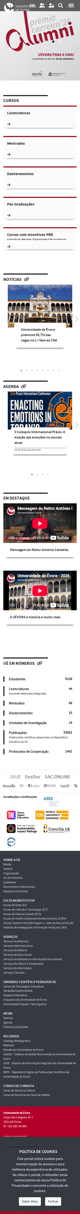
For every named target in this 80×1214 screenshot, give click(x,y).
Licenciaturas (18, 113)
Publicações (18, 733)
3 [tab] (33, 42)
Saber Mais (30, 1201)
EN (32, 5)
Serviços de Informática (17, 968)
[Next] (77, 40)
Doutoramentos (20, 174)
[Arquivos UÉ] (50, 786)
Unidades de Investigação (28, 723)
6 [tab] (53, 42)
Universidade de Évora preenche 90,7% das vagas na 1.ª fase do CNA (39, 335)
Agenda (11, 387)
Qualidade (9, 882)
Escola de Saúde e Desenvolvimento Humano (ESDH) (34, 919)
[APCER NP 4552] (11, 842)
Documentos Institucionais (19, 887)
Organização (11, 873)
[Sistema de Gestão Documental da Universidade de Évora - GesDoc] (32, 777)
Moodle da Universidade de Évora (23, 1050)
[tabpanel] (40, 319)
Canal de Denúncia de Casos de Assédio (26, 1095)
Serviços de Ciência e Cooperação (23, 964)
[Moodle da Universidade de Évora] (8, 786)
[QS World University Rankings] (52, 815)
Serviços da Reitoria (15, 950)
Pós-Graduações (20, 204)
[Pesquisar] (61, 6)
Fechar (53, 1201)
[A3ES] (52, 801)
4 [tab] (40, 42)
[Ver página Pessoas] (42, 6)
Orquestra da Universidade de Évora (25, 1000)
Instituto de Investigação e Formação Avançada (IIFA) (35, 928)
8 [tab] (58, 370)
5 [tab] (46, 42)
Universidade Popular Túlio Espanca (25, 1004)
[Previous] (3, 40)
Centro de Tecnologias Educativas (23, 987)
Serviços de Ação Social (17, 955)
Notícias (12, 280)
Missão (7, 864)
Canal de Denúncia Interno (19, 1091)
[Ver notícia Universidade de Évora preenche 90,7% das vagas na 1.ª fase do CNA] (40, 306)
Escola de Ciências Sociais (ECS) (22, 914)
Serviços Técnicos (13, 973)
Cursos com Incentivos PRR (36, 236)
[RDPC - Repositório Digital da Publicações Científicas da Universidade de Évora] (21, 786)
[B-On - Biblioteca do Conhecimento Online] (76, 786)
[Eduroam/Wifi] (65, 786)
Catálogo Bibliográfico (16, 1041)
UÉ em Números (19, 664)
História (8, 869)
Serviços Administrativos (18, 946)
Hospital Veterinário (15, 995)
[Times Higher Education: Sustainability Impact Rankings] (22, 828)
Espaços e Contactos (15, 891)
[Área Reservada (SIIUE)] (51, 6)
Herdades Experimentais (17, 991)
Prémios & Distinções (15, 1027)
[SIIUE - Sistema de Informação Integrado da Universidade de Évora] (15, 777)
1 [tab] (20, 42)
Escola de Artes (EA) (15, 905)
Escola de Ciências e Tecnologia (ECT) (25, 910)
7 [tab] (60, 42)
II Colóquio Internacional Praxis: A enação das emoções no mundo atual (39, 437)
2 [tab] (26, 42)
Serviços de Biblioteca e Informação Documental (32, 959)
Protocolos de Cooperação (29, 751)
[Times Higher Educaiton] (18, 815)
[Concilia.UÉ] (57, 828)
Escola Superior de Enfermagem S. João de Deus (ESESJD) (38, 923)
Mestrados (16, 143)
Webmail (8, 1045)
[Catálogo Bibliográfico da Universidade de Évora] (33, 786)
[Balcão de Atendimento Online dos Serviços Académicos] (57, 777)
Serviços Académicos (15, 941)
